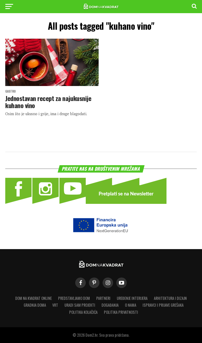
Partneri (103, 298)
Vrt (55, 305)
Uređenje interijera (132, 298)
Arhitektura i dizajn (170, 298)
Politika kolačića (83, 312)
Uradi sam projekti (79, 305)
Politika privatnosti (121, 312)
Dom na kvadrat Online (33, 298)
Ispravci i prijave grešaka (163, 305)
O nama (130, 305)
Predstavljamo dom (74, 298)
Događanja (110, 305)
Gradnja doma (35, 305)
